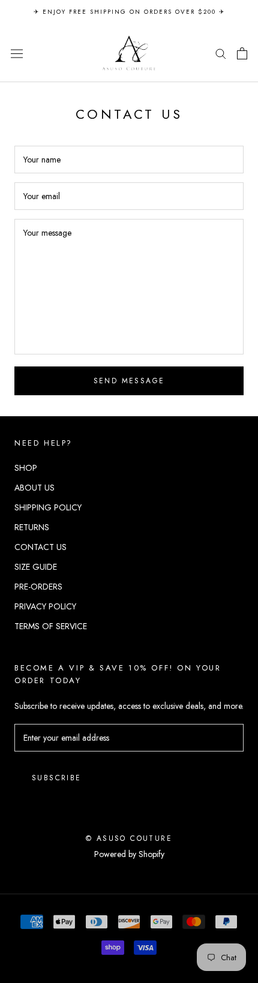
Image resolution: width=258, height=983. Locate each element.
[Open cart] (242, 53)
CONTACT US (40, 547)
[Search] (220, 53)
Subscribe (57, 777)
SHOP (25, 468)
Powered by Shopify (129, 854)
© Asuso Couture (129, 838)
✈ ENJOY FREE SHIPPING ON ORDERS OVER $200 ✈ (129, 11)
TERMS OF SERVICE (50, 626)
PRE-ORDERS (38, 587)
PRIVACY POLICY (45, 606)
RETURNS (31, 527)
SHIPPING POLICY (48, 507)
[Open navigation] (17, 53)
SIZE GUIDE (35, 567)
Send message (129, 380)
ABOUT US (34, 488)
